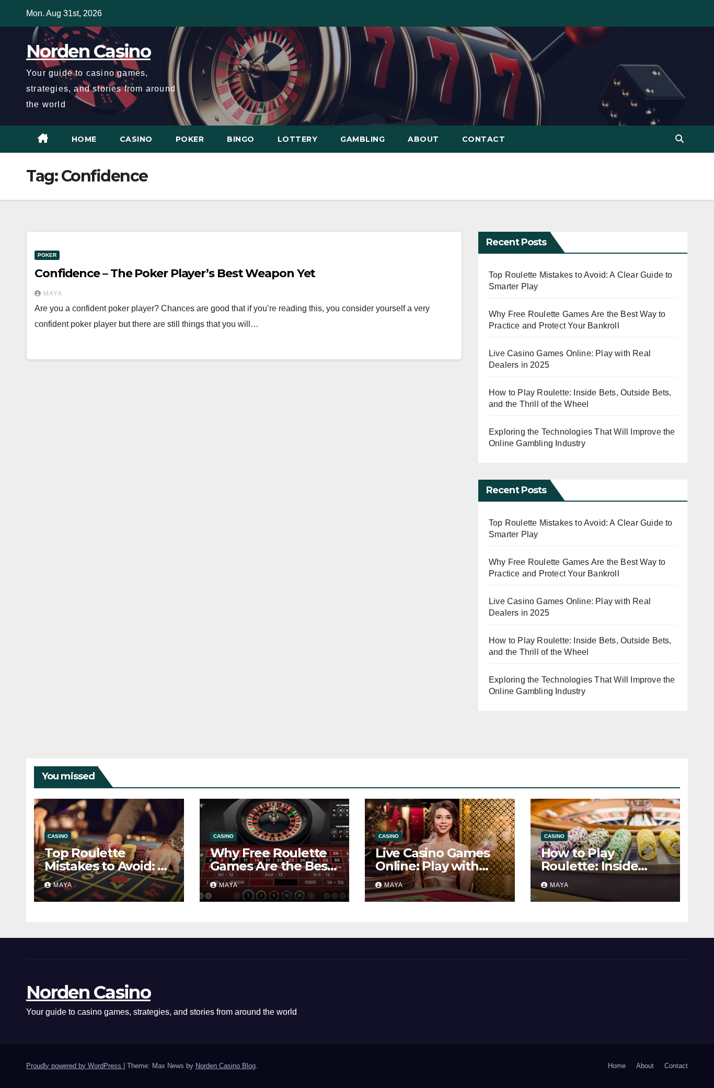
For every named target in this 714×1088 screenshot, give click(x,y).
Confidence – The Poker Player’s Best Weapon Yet (174, 273)
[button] (679, 138)
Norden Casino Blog (225, 1066)
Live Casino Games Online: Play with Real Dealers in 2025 (437, 866)
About (423, 139)
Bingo (241, 139)
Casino (136, 139)
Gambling (362, 139)
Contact (483, 139)
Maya (52, 293)
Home (84, 139)
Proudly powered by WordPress (74, 1066)
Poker (190, 139)
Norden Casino (88, 51)
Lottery (298, 139)
